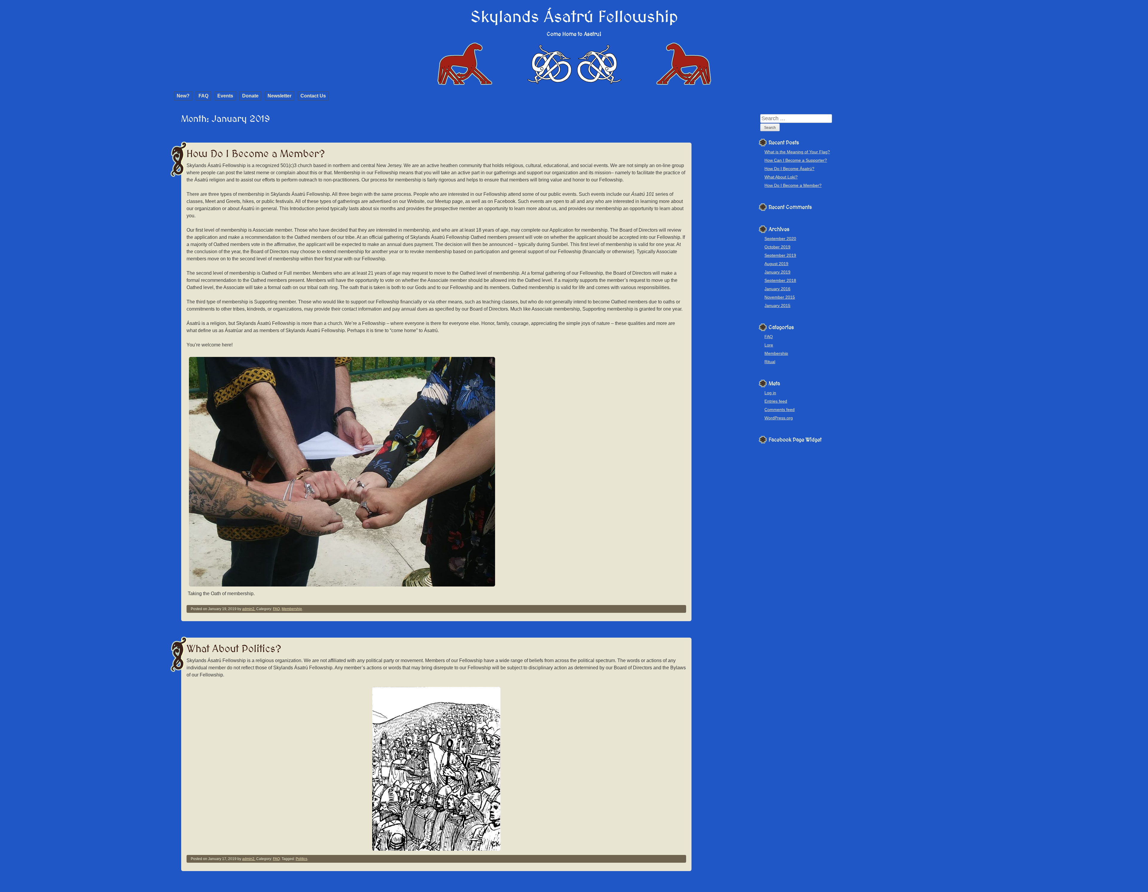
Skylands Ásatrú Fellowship (574, 17)
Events (225, 95)
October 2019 (777, 247)
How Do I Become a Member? (256, 154)
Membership (292, 609)
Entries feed (775, 401)
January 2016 (777, 288)
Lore (768, 345)
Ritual (769, 361)
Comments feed (779, 409)
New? (183, 95)
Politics (301, 859)
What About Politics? (234, 649)
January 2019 (777, 272)
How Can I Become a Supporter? (795, 160)
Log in (770, 392)
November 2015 (779, 297)
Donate (250, 95)
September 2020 (780, 238)
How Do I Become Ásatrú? (789, 168)
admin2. (248, 609)
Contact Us (313, 95)
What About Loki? (781, 177)
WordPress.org (778, 418)
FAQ (203, 95)
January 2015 (777, 305)
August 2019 (776, 263)
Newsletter (279, 95)
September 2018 (780, 280)
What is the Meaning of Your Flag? (797, 151)
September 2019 (780, 255)
